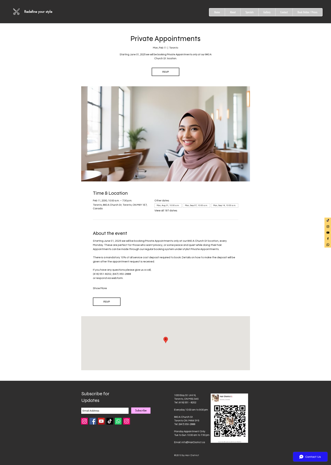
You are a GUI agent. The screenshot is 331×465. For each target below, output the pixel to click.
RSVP (165, 71)
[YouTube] (101, 421)
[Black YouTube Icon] (328, 232)
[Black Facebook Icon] (328, 238)
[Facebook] (92, 421)
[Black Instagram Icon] (328, 226)
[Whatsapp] (328, 244)
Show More (100, 288)
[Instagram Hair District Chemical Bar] (84, 421)
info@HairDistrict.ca (193, 442)
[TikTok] (328, 220)
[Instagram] (126, 421)
